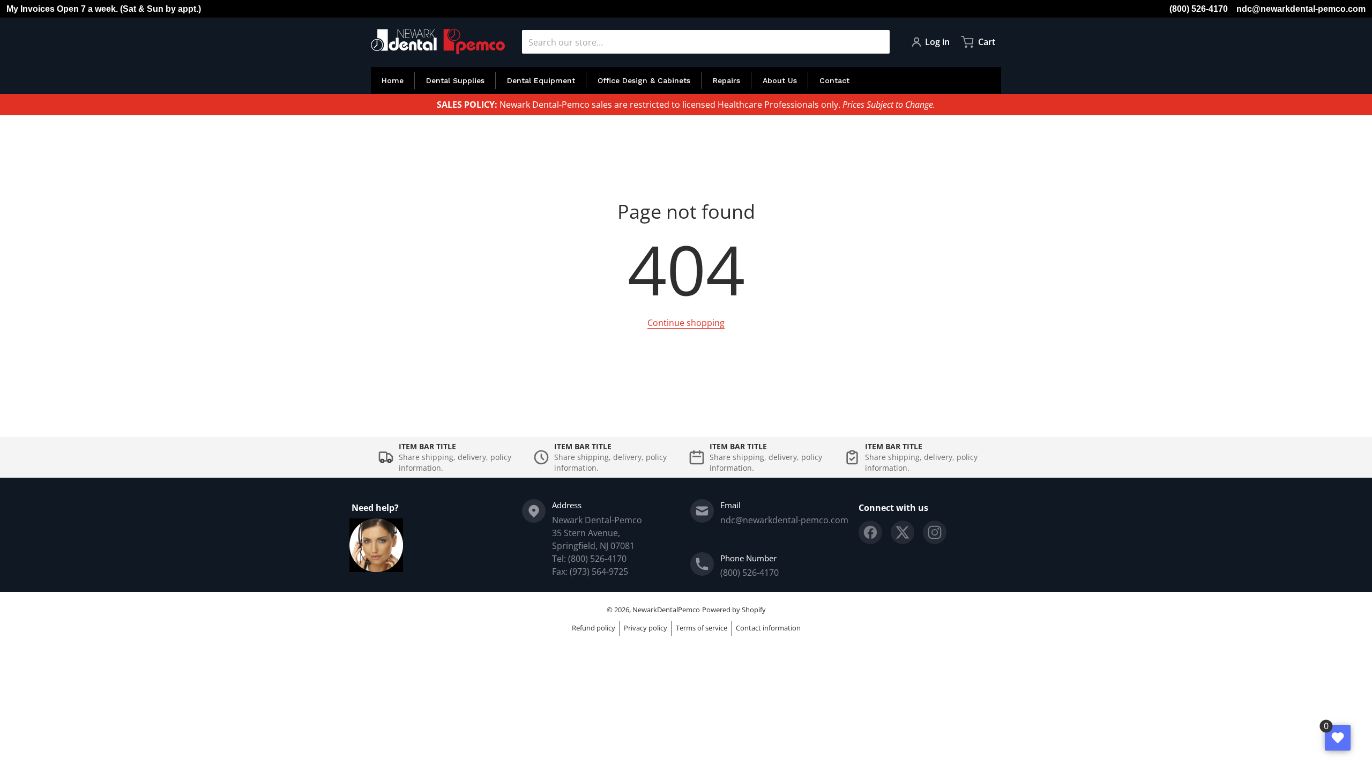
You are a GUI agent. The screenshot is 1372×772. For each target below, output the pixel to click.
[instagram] (934, 532)
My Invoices (30, 8)
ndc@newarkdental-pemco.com (1301, 8)
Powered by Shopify (734, 609)
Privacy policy (645, 628)
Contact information (768, 628)
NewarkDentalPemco (666, 609)
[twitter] (902, 532)
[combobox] (706, 42)
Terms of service (701, 628)
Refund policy (593, 628)
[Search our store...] (877, 42)
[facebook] (870, 532)
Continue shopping (686, 323)
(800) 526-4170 (1198, 8)
